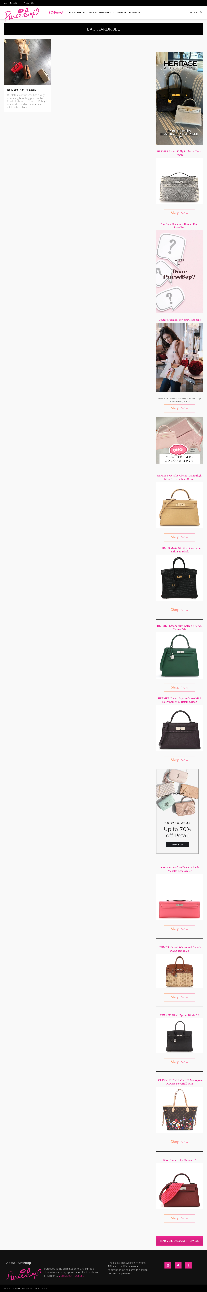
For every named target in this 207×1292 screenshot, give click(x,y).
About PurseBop (11, 3)
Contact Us (29, 3)
